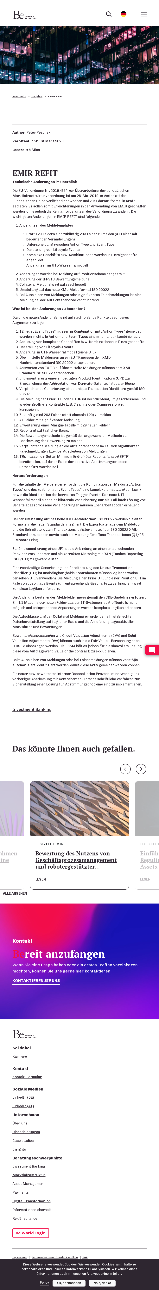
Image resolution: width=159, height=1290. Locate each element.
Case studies (23, 1141)
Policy (44, 1282)
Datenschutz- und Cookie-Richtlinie (55, 1257)
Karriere (19, 1056)
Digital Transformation (31, 1201)
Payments (20, 1192)
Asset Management (28, 1184)
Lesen (40, 879)
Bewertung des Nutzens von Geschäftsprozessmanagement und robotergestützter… (76, 860)
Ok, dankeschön (69, 1283)
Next (141, 769)
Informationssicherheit (31, 1210)
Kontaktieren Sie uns (36, 980)
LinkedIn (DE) (23, 1097)
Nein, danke (102, 1283)
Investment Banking (32, 709)
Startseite (19, 96)
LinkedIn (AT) (23, 1106)
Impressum (19, 1257)
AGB (85, 1257)
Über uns (19, 1123)
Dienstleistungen (26, 1132)
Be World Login (31, 1233)
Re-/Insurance (24, 1218)
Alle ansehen (15, 893)
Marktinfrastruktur (29, 1175)
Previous (125, 769)
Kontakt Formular (27, 1077)
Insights (36, 96)
